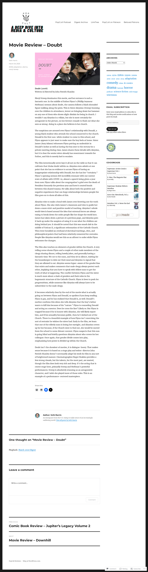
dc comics (128, 83)
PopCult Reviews (15, 561)
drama (25, 67)
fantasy (120, 88)
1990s (128, 75)
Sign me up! (112, 129)
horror (128, 87)
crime (121, 83)
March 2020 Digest (27, 450)
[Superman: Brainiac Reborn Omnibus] (136, 188)
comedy (112, 83)
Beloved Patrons (131, 22)
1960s (109, 75)
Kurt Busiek (112, 197)
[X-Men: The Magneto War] (136, 180)
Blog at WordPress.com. (31, 561)
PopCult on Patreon (111, 22)
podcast (110, 92)
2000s (134, 75)
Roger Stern (112, 190)
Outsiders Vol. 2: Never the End (118, 203)
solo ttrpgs (133, 92)
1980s (120, 75)
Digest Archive (81, 22)
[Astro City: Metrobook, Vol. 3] (136, 197)
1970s (114, 75)
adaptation (17, 67)
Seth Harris (13, 60)
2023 (122, 79)
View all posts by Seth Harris (66, 420)
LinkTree (95, 22)
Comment (92, 500)
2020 (113, 79)
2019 (108, 79)
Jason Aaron (112, 173)
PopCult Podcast (63, 22)
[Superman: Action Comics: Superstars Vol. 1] (136, 171)
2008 (11, 67)
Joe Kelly (111, 179)
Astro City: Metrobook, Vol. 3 (117, 195)
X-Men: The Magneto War (116, 177)
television (112, 95)
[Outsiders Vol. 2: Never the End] (136, 206)
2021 (118, 79)
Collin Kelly (112, 205)
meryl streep (13, 69)
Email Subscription (118, 107)
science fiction (121, 91)
